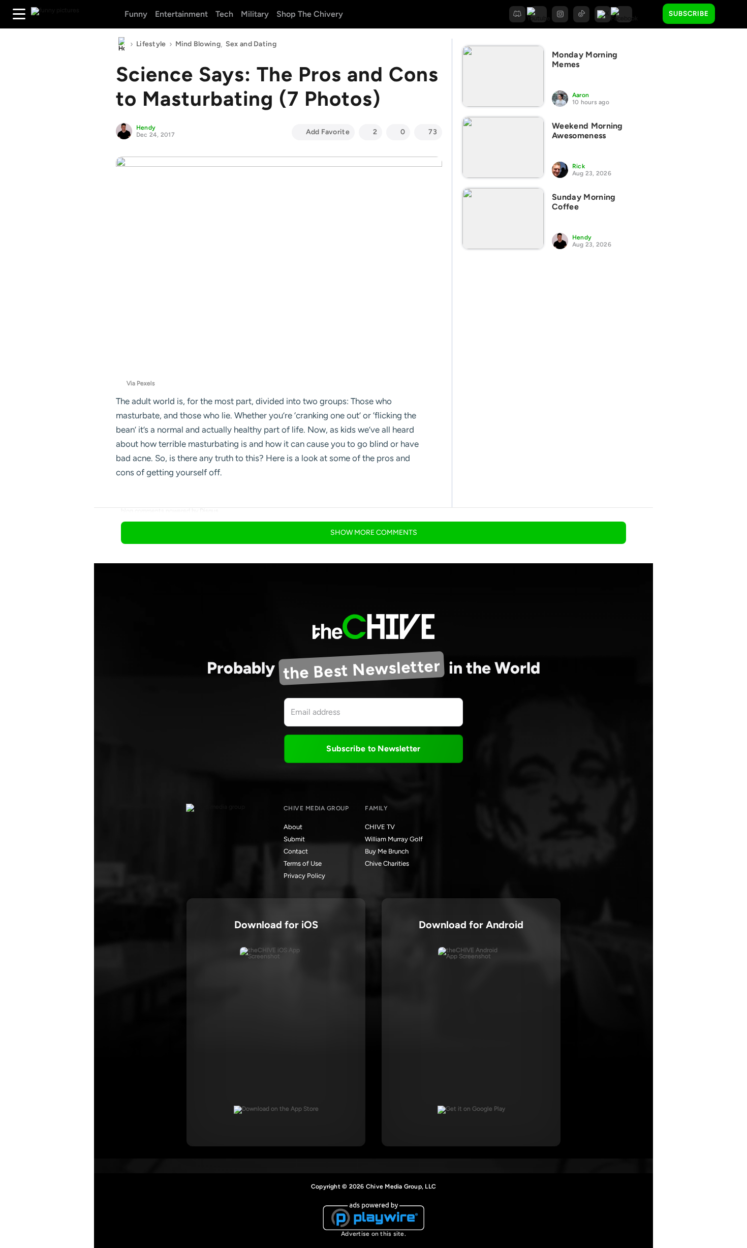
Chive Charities (387, 863)
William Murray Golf (394, 839)
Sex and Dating (251, 44)
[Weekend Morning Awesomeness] (503, 147)
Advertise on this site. (373, 1233)
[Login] (731, 14)
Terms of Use (303, 863)
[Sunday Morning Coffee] (503, 218)
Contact (296, 851)
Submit (294, 839)
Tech (224, 14)
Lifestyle (151, 44)
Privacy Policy (304, 875)
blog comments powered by (170, 510)
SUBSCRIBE (689, 13)
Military (255, 14)
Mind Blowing (198, 44)
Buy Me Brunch (387, 851)
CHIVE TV (380, 827)
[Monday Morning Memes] (503, 76)
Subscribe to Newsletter (373, 748)
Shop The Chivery (309, 14)
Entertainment (181, 14)
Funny (135, 14)
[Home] (121, 44)
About (293, 827)
